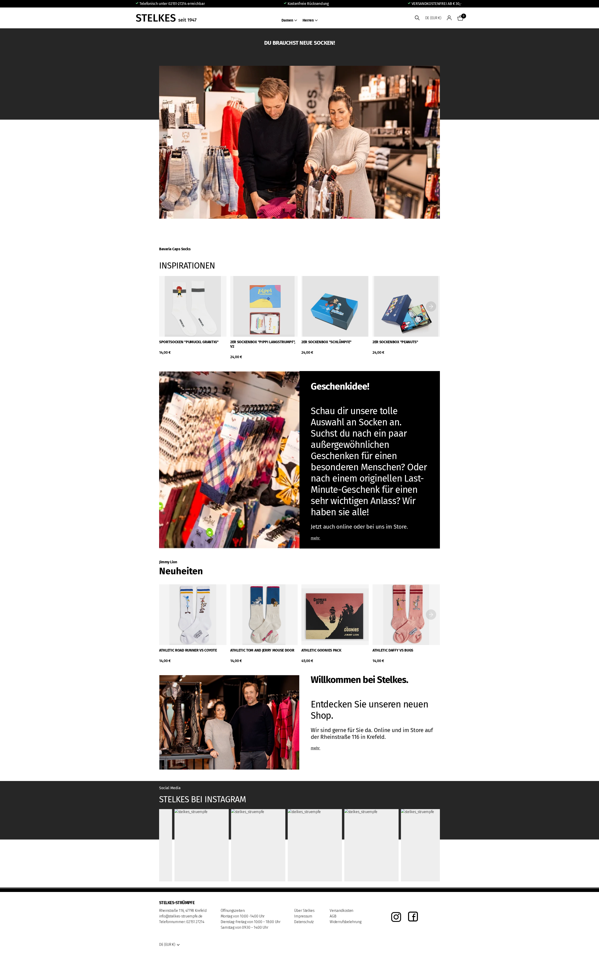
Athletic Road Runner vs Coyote (188, 650)
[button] (431, 306)
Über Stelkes (304, 910)
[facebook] (413, 917)
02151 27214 (195, 922)
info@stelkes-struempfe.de (180, 916)
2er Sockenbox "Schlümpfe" (326, 342)
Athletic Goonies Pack (321, 650)
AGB (333, 916)
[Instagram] (396, 917)
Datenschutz (304, 922)
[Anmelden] (449, 18)
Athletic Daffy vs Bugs (393, 650)
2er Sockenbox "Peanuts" (395, 342)
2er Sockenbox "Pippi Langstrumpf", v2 (262, 344)
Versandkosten (341, 910)
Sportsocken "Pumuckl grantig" (189, 342)
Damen (287, 20)
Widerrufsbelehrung (345, 922)
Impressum (303, 916)
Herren (308, 20)
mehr (315, 538)
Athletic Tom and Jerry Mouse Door (262, 650)
